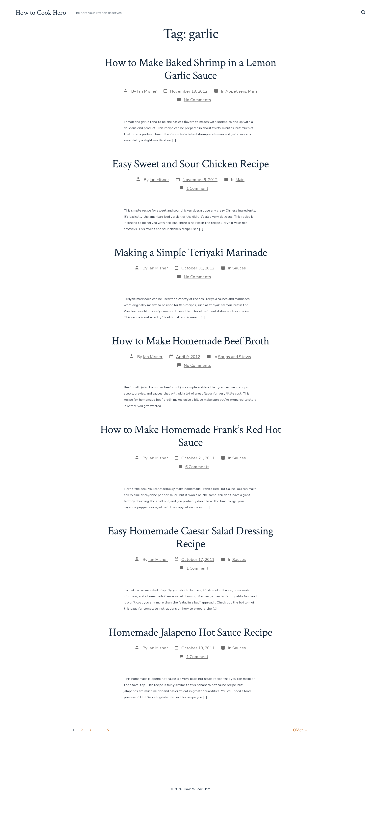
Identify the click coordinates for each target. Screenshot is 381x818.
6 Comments (197, 466)
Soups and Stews (234, 356)
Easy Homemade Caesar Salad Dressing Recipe (190, 537)
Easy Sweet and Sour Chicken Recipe (190, 164)
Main (252, 91)
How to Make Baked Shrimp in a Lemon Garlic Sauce (190, 69)
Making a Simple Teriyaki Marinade (190, 252)
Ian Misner (147, 91)
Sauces (239, 268)
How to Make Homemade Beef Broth (190, 341)
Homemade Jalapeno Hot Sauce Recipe (190, 632)
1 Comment (197, 188)
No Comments (197, 99)
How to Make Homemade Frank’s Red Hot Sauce (190, 436)
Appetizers (235, 91)
